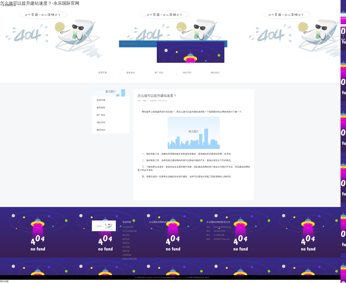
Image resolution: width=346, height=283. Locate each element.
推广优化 (159, 72)
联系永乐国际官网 (244, 5)
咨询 (343, 28)
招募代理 (206, 5)
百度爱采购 (223, 5)
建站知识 (215, 72)
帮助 (343, 39)
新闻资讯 (174, 5)
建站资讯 (158, 5)
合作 (343, 18)
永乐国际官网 (9, 5)
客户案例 (190, 5)
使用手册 (102, 72)
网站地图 (4, 281)
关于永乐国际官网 (122, 5)
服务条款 (130, 72)
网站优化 (142, 5)
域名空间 (187, 72)
